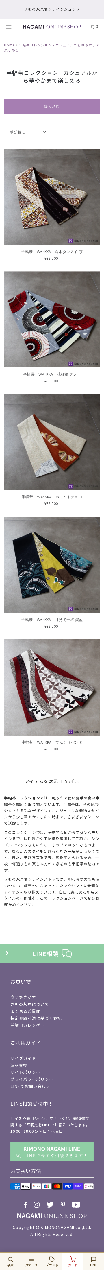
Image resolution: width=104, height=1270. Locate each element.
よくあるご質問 (25, 1011)
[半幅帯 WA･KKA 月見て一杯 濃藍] (52, 565)
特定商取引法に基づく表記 (36, 1018)
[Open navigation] (10, 26)
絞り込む (52, 106)
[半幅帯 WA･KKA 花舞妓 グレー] (52, 319)
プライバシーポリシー (31, 1079)
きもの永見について (29, 1004)
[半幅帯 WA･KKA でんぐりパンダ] (52, 687)
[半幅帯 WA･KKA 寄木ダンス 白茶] (52, 197)
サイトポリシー (25, 1072)
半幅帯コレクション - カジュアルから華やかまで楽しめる (52, 47)
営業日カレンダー (27, 1025)
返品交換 (18, 1065)
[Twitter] (50, 1204)
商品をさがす (23, 997)
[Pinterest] (63, 1204)
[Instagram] (37, 1204)
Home (9, 44)
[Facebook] (25, 1204)
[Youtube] (76, 1204)
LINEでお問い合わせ (30, 1086)
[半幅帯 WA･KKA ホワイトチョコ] (52, 442)
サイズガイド (23, 1058)
